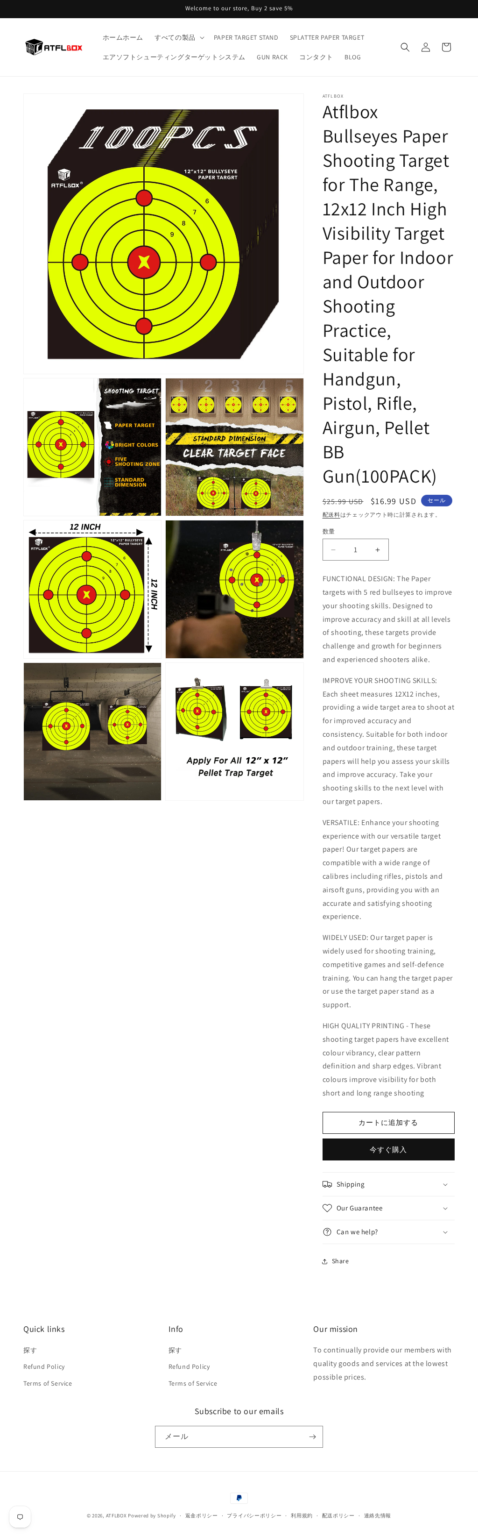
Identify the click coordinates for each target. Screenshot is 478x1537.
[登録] (312, 1437)
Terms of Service (47, 1383)
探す (30, 1350)
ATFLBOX (116, 1515)
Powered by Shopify (152, 1515)
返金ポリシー (201, 1515)
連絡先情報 (378, 1515)
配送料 (331, 514)
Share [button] (340, 1261)
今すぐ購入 (388, 1149)
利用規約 (302, 1515)
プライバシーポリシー (254, 1515)
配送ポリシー (338, 1515)
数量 (329, 531)
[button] (178, 37)
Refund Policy (44, 1366)
